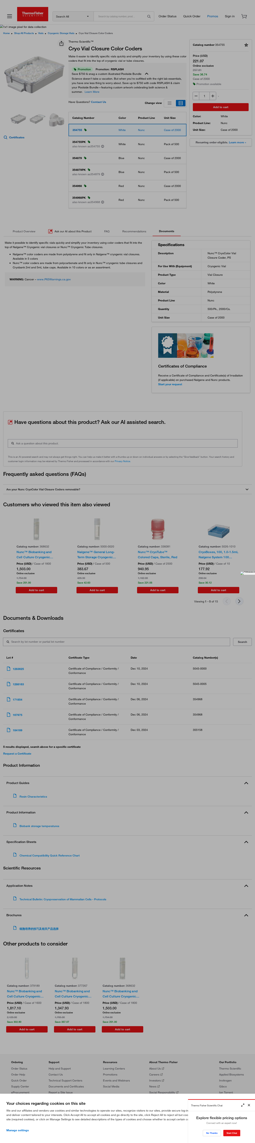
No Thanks (212, 1133)
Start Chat (232, 1133)
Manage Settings (17, 1130)
